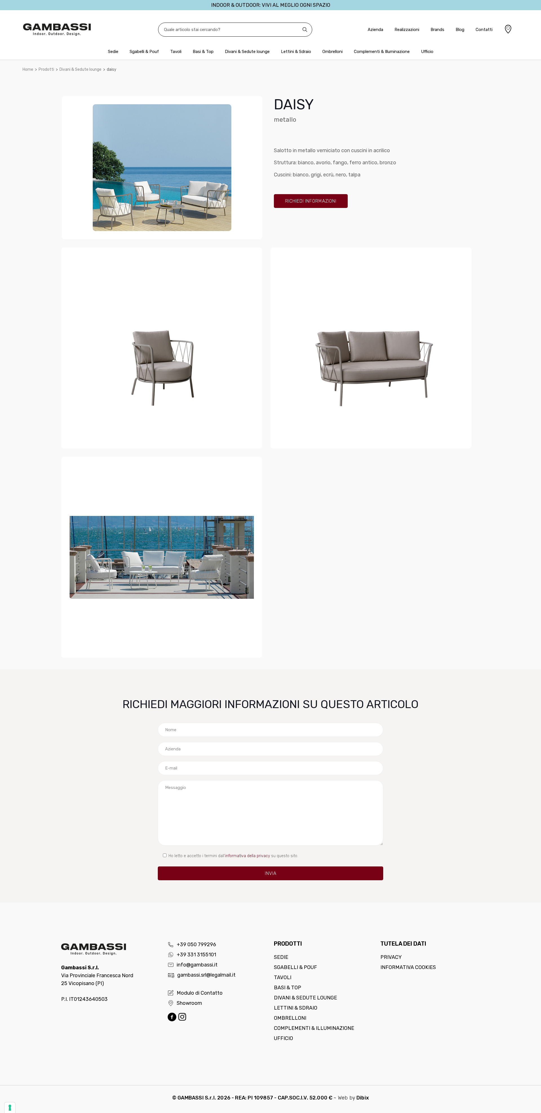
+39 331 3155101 (196, 955)
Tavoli (282, 977)
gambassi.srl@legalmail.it (206, 975)
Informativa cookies (408, 967)
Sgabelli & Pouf (295, 967)
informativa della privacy (247, 855)
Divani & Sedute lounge (80, 69)
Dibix (362, 1098)
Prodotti (46, 69)
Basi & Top (287, 988)
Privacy (391, 957)
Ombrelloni (290, 1018)
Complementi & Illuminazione (314, 1028)
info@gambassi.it (197, 965)
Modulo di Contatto (200, 993)
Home (28, 69)
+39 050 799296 (196, 944)
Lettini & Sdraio (295, 1008)
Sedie (281, 957)
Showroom (189, 1003)
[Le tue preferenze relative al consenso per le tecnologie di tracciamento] (10, 1107)
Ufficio (283, 1038)
